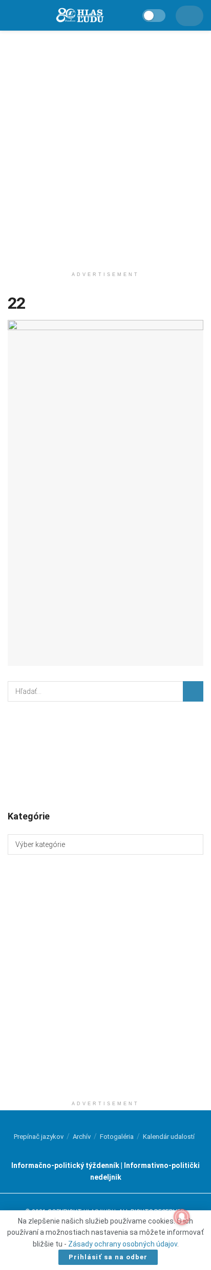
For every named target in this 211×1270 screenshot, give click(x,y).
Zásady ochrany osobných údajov (122, 1244)
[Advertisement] (105, 146)
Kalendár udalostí (169, 1136)
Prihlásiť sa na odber (108, 1257)
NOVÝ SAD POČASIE (105, 755)
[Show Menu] (12, 15)
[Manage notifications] (182, 1217)
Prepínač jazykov (39, 1136)
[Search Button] (193, 691)
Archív (82, 1136)
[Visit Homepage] (79, 15)
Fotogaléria (117, 1136)
